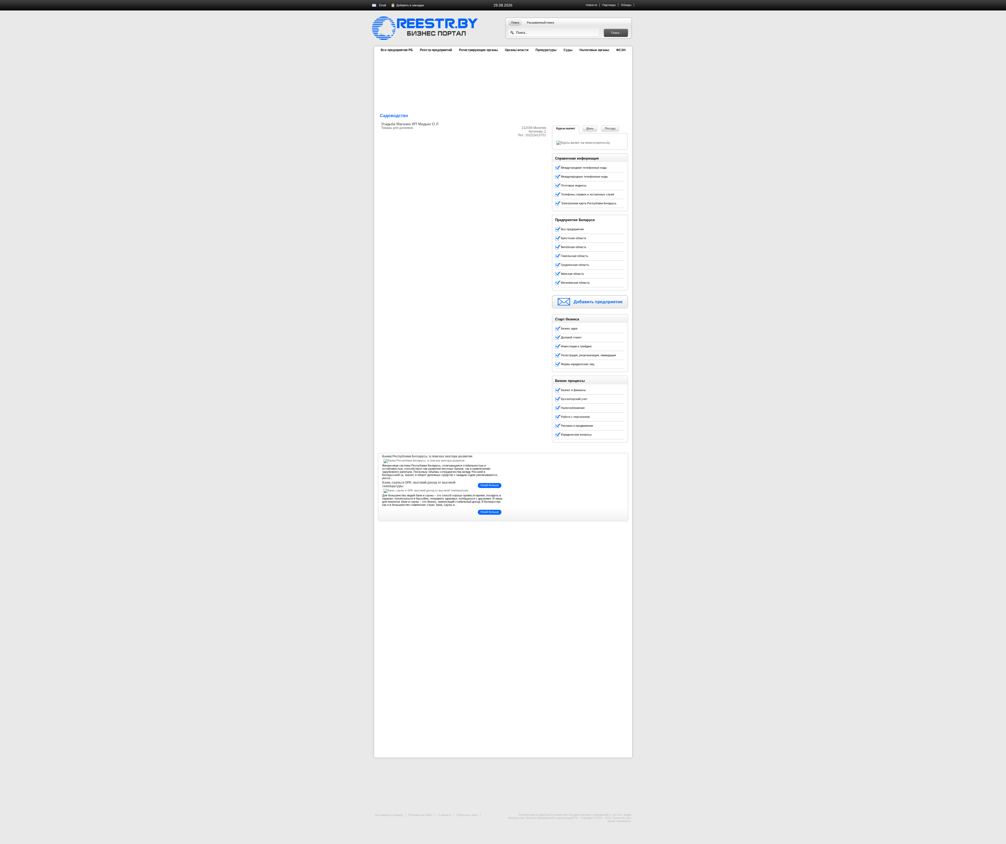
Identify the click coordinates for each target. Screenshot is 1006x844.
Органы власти (516, 50)
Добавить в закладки (410, 5)
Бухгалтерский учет (574, 399)
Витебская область (573, 247)
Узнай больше (489, 485)
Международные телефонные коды (584, 176)
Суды (568, 50)
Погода (610, 128)
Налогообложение (573, 407)
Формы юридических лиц (577, 364)
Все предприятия (572, 229)
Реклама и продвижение (577, 425)
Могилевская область (575, 282)
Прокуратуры (545, 50)
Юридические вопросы (576, 434)
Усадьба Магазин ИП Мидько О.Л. (410, 124)
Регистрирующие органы (478, 50)
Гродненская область (575, 264)
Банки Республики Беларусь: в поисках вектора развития (427, 456)
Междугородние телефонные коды (584, 167)
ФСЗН (621, 50)
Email (382, 5)
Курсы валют (565, 128)
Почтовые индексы (573, 185)
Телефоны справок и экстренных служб (587, 194)
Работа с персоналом (575, 416)
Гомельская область (574, 255)
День (590, 128)
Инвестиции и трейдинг (576, 346)
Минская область (572, 273)
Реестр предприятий (436, 50)
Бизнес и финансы (573, 390)
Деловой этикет (571, 337)
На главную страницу (389, 814)
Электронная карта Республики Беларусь (588, 203)
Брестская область (573, 238)
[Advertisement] (591, 91)
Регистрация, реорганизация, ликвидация (588, 355)
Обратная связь (467, 814)
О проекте (444, 814)
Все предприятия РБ (397, 50)
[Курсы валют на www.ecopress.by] (583, 143)
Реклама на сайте (420, 814)
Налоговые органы (594, 50)
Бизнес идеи (569, 328)
